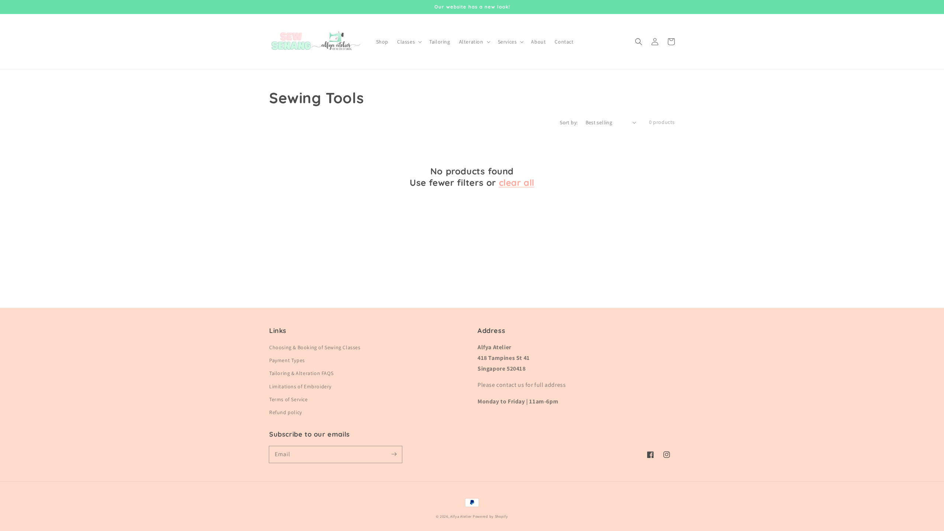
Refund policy (285, 412)
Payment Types (287, 360)
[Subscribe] (394, 454)
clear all (516, 182)
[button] (639, 42)
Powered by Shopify (490, 516)
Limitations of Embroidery (300, 386)
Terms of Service (288, 399)
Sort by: (568, 122)
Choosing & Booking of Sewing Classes (315, 347)
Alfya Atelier (461, 516)
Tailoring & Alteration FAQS (301, 373)
